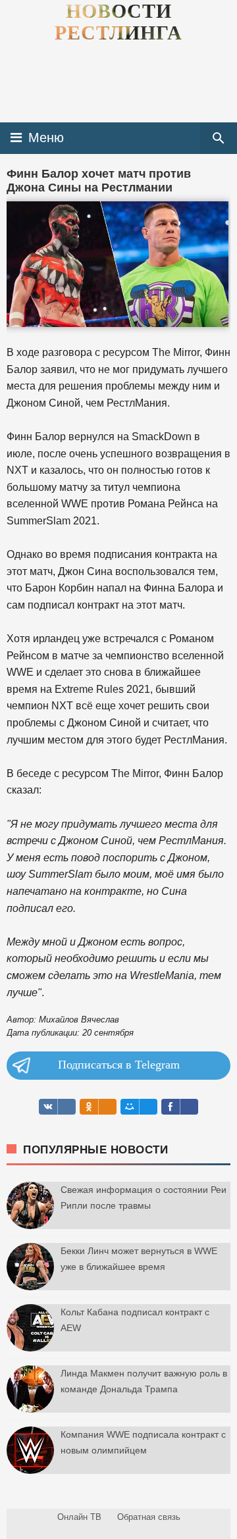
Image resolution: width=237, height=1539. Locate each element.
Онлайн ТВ (79, 1517)
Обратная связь (148, 1517)
